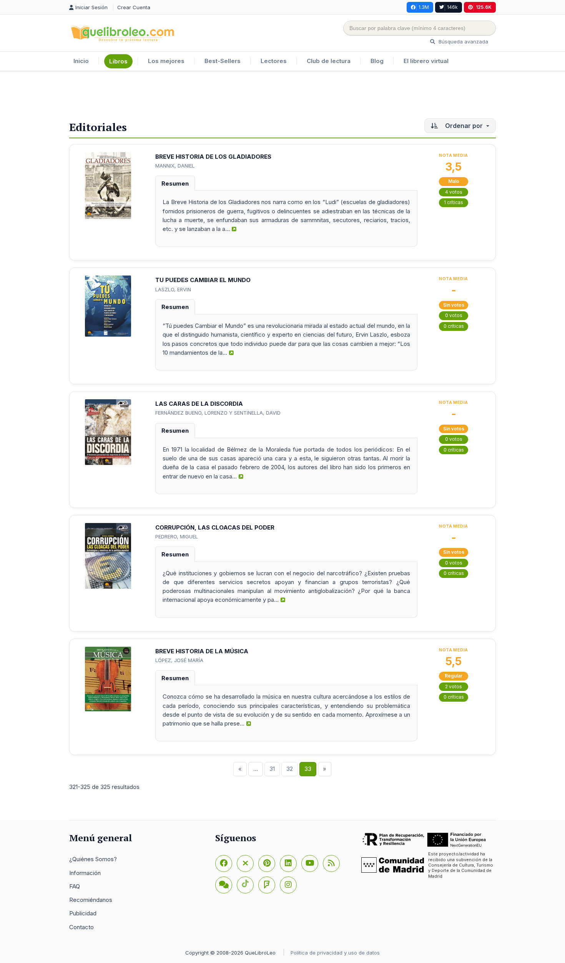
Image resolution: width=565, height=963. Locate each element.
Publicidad (82, 913)
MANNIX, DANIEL (174, 166)
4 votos (453, 192)
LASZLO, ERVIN (173, 289)
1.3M (424, 7)
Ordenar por (464, 126)
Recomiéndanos (90, 899)
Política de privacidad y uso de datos (335, 953)
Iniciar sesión (92, 7)
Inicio (81, 61)
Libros (118, 61)
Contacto (81, 927)
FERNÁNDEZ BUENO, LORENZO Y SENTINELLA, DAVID (218, 413)
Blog (377, 61)
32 (289, 768)
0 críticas (454, 326)
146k (452, 7)
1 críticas (453, 202)
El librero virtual (426, 61)
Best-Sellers (222, 61)
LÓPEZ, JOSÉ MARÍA (179, 660)
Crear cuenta (133, 7)
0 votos (453, 315)
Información (85, 873)
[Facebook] (223, 863)
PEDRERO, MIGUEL (176, 536)
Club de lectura (329, 61)
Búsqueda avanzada (462, 41)
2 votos (453, 686)
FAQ (74, 886)
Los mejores (166, 61)
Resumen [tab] (175, 183)
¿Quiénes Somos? (93, 859)
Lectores (274, 61)
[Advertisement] (282, 96)
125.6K (484, 7)
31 (272, 768)
